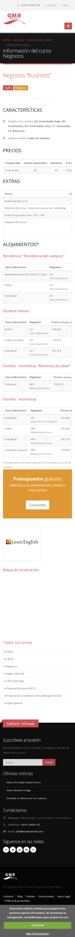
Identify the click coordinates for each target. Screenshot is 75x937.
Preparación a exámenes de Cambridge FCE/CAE (34, 695)
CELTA (10, 659)
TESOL (10, 651)
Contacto (51, 5)
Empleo (30, 896)
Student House (16, 310)
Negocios (12, 666)
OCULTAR (37, 925)
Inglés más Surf (15, 673)
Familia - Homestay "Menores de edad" (36, 365)
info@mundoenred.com (29, 831)
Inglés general (14, 703)
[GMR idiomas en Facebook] (6, 850)
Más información (37, 933)
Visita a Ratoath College (19, 790)
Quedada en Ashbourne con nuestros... (27, 798)
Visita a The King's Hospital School (24, 782)
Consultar (37, 505)
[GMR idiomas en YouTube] (20, 850)
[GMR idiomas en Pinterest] (26, 850)
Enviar (49, 762)
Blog (65, 5)
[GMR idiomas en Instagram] (33, 850)
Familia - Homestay (19, 399)
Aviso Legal (64, 896)
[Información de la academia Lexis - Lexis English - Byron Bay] (22, 560)
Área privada (46, 896)
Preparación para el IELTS (21, 688)
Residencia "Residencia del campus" (33, 255)
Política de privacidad (17, 900)
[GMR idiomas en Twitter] (13, 850)
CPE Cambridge (15, 681)
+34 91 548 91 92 (30, 824)
